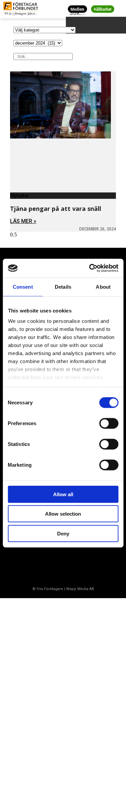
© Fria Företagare (47, 589)
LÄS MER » (23, 221)
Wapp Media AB (80, 589)
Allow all (63, 494)
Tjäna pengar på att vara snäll (55, 209)
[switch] (108, 423)
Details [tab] (63, 286)
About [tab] (103, 286)
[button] (119, 9)
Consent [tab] (23, 286)
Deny (63, 533)
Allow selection (63, 514)
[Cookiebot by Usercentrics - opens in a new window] (89, 268)
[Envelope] (41, 563)
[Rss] (68, 563)
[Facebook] (15, 563)
